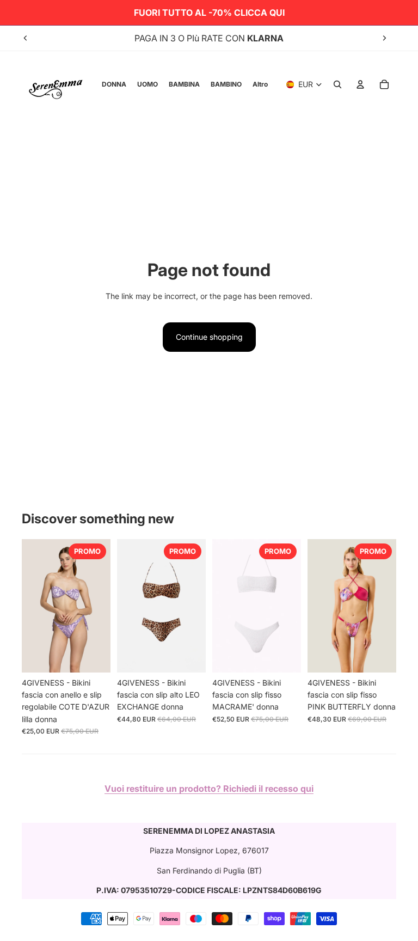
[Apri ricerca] (337, 84)
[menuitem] (260, 84)
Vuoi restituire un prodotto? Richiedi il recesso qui (209, 788)
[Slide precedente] (26, 38)
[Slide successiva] (384, 38)
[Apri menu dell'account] (360, 84)
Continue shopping (209, 336)
